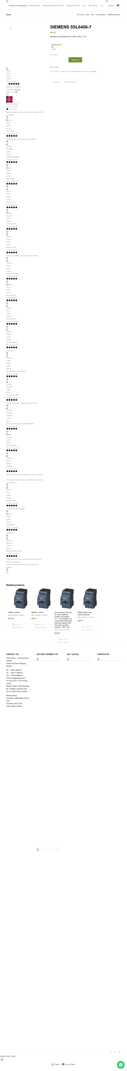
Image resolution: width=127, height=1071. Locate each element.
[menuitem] (12, 5)
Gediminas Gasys (12, 273)
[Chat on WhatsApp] (121, 1065)
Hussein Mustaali (12, 395)
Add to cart (75, 60)
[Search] (101, 5)
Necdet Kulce (11, 318)
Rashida (9, 466)
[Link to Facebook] (111, 1052)
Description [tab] (56, 82)
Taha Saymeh (11, 224)
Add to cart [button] (18, 625)
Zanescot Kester (12, 104)
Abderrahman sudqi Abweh (15, 371)
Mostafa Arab (11, 500)
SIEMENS (93, 71)
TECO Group (11, 81)
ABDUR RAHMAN (12, 157)
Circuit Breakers (73, 71)
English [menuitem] (57, 1064)
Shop (8, 14)
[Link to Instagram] (119, 1052)
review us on (10, 92)
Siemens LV (82, 71)
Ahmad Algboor (11, 342)
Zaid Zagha (10, 524)
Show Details (17, 627)
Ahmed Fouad (11, 247)
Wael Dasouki (11, 445)
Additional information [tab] (70, 82)
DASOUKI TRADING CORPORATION (19, 424)
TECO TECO (11, 202)
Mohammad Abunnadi (14, 551)
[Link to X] (115, 1052)
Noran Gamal (11, 295)
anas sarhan (10, 178)
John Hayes (10, 131)
